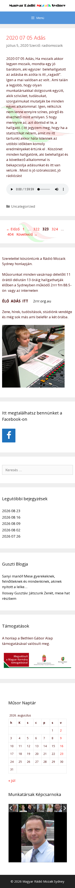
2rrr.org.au (41, 301)
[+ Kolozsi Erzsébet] (23, 808)
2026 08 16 (11, 517)
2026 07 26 (11, 536)
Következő (26, 234)
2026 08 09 (11, 523)
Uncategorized (23, 206)
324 (55, 229)
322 (37, 229)
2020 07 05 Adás (25, 37)
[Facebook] (8, 435)
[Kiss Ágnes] (14, 808)
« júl (11, 780)
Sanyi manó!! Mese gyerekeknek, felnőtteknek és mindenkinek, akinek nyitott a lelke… (32, 581)
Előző (13, 229)
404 (11, 234)
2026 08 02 (11, 530)
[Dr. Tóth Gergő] (50, 808)
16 (61, 746)
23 (61, 754)
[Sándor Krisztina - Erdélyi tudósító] (41, 808)
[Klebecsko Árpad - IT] (58, 808)
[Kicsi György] (32, 808)
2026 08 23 (11, 510)
